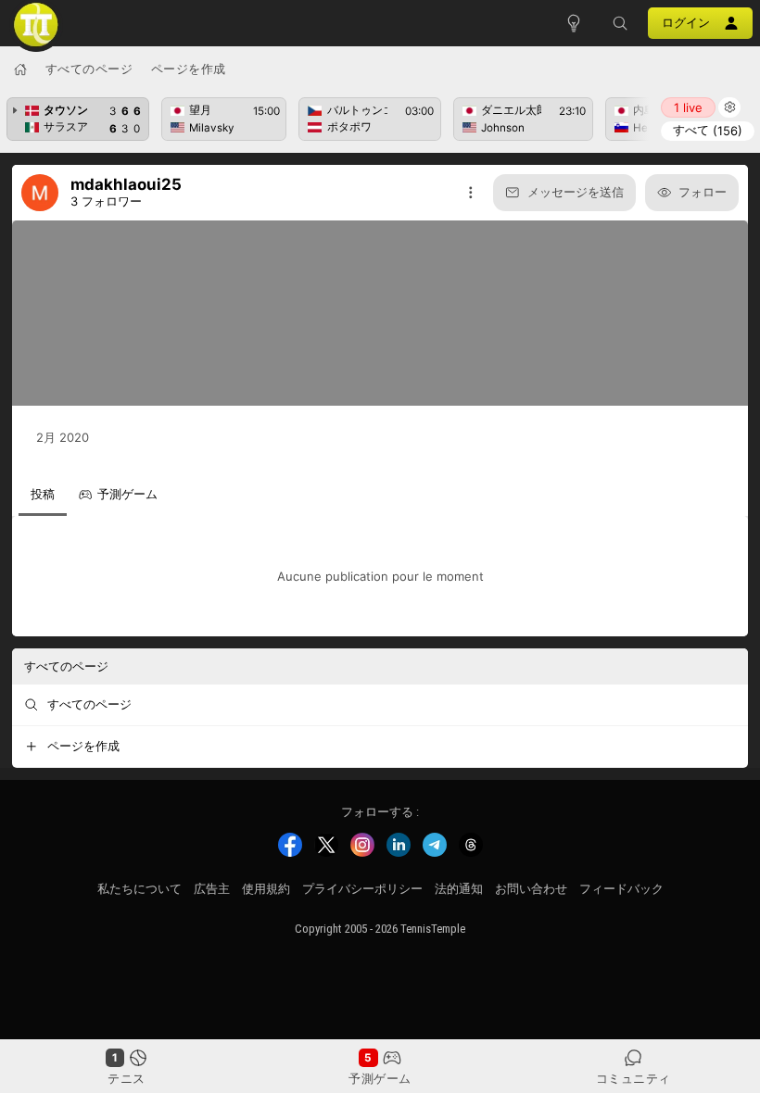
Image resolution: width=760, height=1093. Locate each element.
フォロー (702, 191)
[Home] (20, 69)
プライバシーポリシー (362, 889)
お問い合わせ (531, 889)
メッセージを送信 (575, 191)
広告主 (212, 889)
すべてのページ (89, 68)
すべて (707, 130)
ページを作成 (188, 68)
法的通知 (459, 889)
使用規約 (266, 889)
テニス (127, 1078)
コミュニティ (633, 1078)
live (688, 107)
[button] (620, 23)
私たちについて (139, 889)
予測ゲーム (380, 1078)
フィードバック (621, 889)
